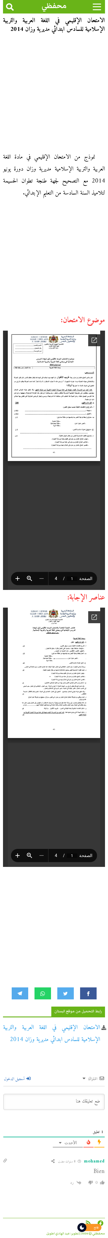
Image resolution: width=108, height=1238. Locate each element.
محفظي (54, 5)
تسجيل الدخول (15, 1079)
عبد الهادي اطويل (58, 1233)
